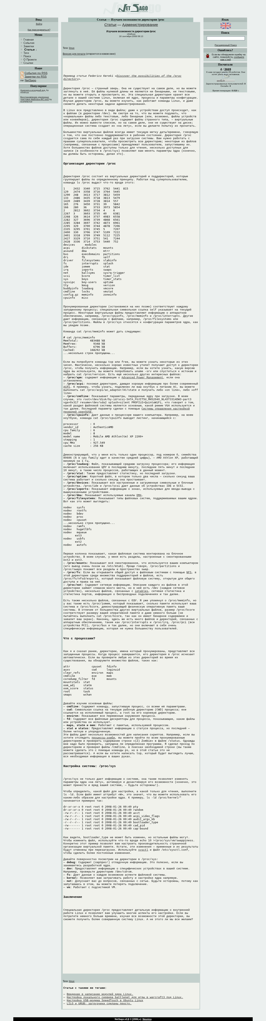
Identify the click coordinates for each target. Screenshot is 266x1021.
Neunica (147, 1019)
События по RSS (36, 73)
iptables (141, 591)
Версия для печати (74, 53)
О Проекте (30, 59)
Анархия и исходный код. (33, 90)
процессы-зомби (103, 737)
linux (71, 48)
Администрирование (140, 25)
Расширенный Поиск (226, 45)
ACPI (66, 387)
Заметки (28, 46)
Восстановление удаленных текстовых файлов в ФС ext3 (34, 98)
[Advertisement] (38, 169)
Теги (26, 52)
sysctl (143, 849)
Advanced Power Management (142, 377)
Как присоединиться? (39, 29)
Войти (39, 24)
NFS (188, 572)
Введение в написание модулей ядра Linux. (100, 994)
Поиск (27, 56)
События (28, 43)
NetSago (30, 80)
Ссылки (28, 62)
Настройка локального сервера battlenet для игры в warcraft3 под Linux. (125, 997)
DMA (139, 495)
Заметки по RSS (36, 76)
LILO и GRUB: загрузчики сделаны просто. (99, 1003)
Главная (28, 39)
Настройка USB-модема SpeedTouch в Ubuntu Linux (105, 1000)
